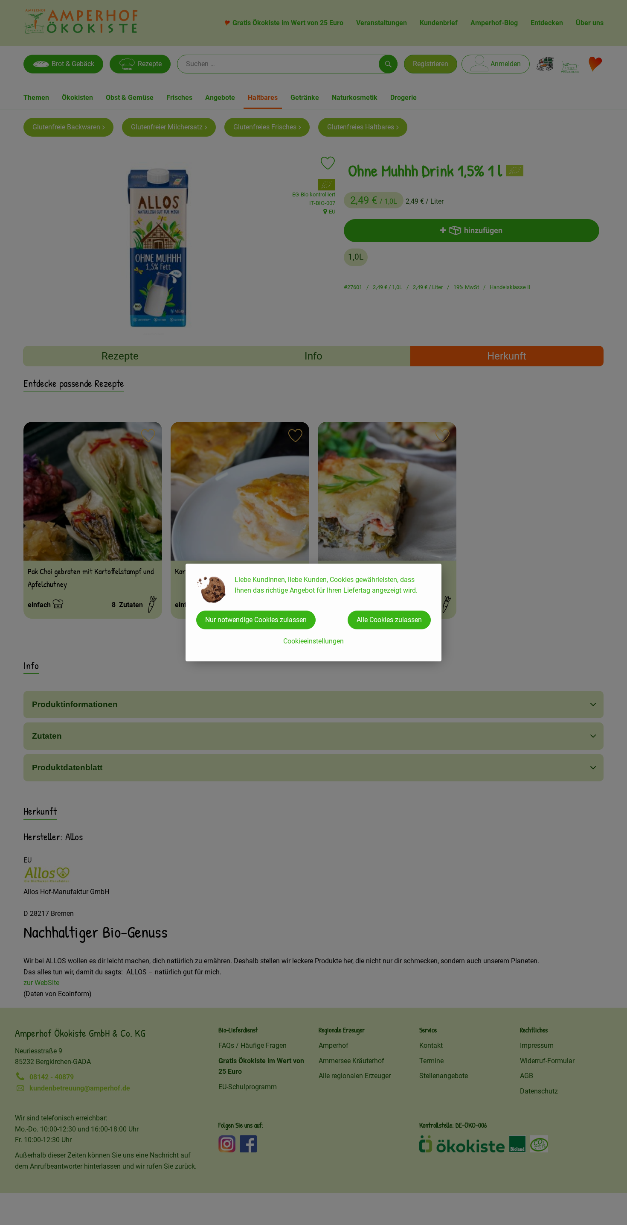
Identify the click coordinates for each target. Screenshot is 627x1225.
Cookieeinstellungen (313, 641)
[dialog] (313, 612)
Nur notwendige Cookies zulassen (256, 620)
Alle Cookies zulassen (389, 620)
